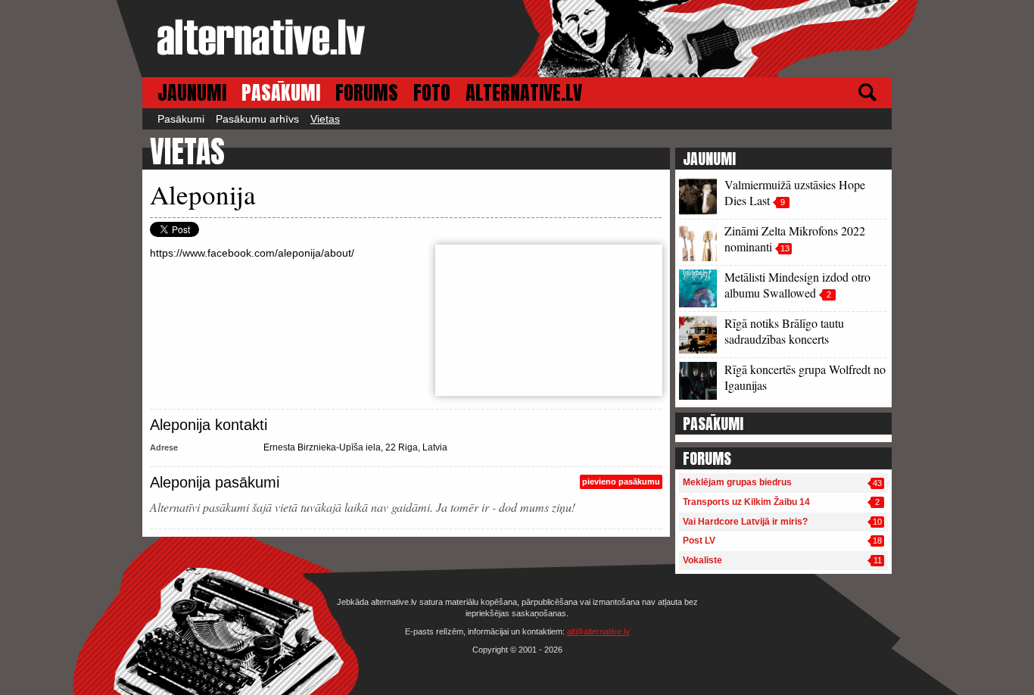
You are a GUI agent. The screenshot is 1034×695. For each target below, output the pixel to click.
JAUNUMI (191, 92)
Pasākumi (180, 119)
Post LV (699, 540)
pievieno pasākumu (621, 481)
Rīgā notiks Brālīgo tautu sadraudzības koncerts (784, 331)
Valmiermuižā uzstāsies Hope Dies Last (794, 192)
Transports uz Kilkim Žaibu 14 (746, 502)
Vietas (325, 119)
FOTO (431, 92)
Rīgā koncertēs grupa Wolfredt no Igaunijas (805, 377)
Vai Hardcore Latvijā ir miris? (745, 521)
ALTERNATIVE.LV (524, 92)
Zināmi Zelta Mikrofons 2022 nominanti (794, 238)
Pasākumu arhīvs (257, 119)
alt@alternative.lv (598, 631)
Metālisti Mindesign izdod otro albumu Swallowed (797, 285)
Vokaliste (702, 560)
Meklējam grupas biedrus (737, 482)
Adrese (164, 447)
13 (785, 248)
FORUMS (366, 92)
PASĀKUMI (280, 92)
